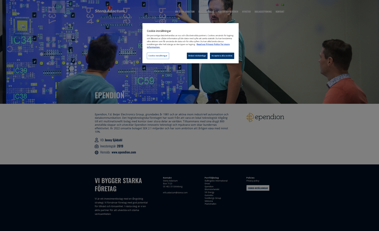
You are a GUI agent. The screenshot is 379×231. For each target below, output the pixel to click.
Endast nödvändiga (197, 55)
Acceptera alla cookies (222, 55)
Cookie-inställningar (157, 55)
